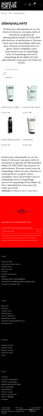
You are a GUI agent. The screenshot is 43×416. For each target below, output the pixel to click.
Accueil (4, 13)
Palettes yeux (7, 313)
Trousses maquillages (10, 379)
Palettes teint (7, 267)
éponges (5, 399)
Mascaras (5, 306)
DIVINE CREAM (28, 140)
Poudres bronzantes (9, 274)
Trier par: (5, 73)
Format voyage (7, 392)
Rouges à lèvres (8, 345)
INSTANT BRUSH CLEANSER (11, 140)
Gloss (4, 355)
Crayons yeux (7, 311)
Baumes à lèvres (8, 350)
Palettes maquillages (9, 382)
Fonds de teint (7, 262)
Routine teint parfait (9, 394)
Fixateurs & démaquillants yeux (13, 321)
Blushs (4, 276)
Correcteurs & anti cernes (11, 264)
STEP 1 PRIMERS (8, 397)
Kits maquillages (8, 387)
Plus (10, 13)
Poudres (5, 272)
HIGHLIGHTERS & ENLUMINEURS (13, 279)
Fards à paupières (8, 316)
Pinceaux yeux (7, 323)
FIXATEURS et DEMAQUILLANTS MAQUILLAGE (18, 281)
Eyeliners (5, 308)
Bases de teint (7, 269)
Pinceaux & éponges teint (11, 284)
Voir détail (6, 112)
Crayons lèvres (7, 348)
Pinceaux (5, 377)
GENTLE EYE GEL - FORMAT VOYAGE (11, 107)
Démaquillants (19, 13)
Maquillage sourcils (9, 318)
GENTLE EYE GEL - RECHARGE (32, 107)
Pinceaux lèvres (7, 353)
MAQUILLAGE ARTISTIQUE (11, 384)
